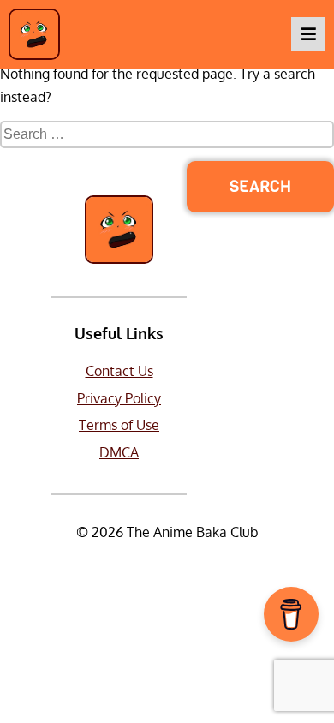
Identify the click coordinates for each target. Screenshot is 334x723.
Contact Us (119, 370)
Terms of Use (119, 424)
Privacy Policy (119, 398)
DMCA (119, 452)
